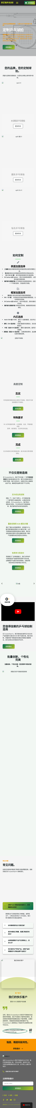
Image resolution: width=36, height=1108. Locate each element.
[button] (17, 3)
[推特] (7, 1100)
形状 (18, 393)
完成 (18, 444)
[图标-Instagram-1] (14, 1100)
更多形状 (18, 126)
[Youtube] (11, 1100)
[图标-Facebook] (3, 1100)
